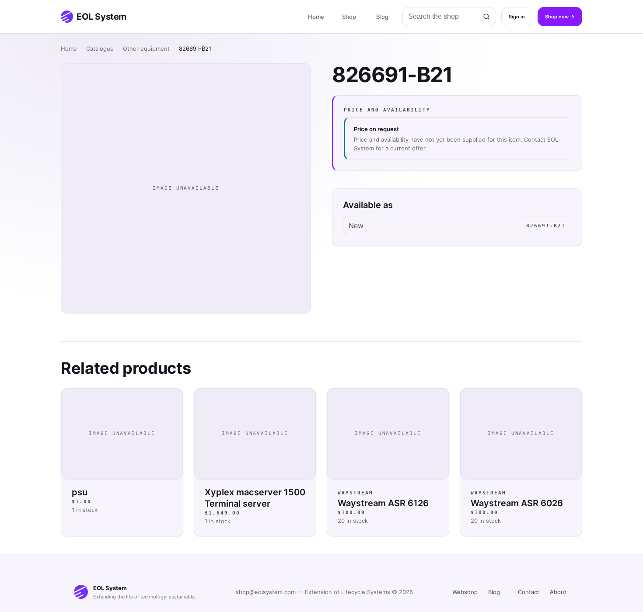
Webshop (465, 591)
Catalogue (100, 48)
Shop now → (560, 17)
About (558, 591)
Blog (382, 16)
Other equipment (146, 48)
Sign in (517, 17)
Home (316, 16)
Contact (528, 591)
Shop (349, 16)
